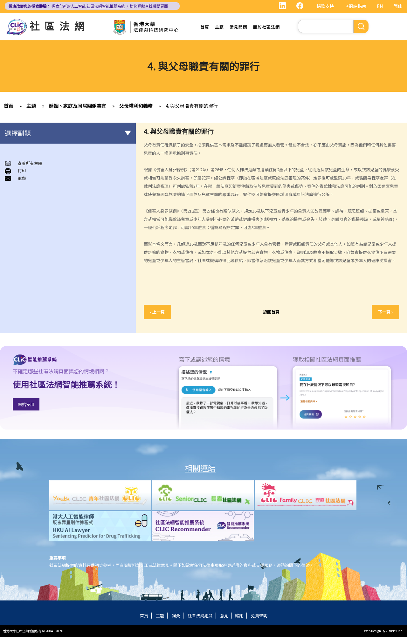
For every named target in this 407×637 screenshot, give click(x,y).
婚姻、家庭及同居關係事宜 (77, 105)
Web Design (372, 630)
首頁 (204, 27)
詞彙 (176, 616)
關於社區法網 (266, 27)
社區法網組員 (200, 616)
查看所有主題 (29, 163)
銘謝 (239, 616)
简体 (397, 6)
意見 (224, 616)
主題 (219, 27)
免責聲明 (259, 616)
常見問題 (238, 27)
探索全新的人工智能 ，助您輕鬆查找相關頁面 (88, 6)
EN (380, 6)
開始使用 (26, 404)
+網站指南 (356, 6)
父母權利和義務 (136, 105)
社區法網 (59, 25)
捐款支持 (325, 6)
